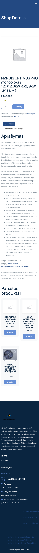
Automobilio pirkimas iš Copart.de (21, 537)
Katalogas (31, 114)
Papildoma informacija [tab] (14, 128)
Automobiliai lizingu (31, 523)
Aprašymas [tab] (9, 124)
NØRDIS (16, 117)
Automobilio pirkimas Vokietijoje (20, 540)
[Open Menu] (36, 2)
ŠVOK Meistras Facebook (10, 503)
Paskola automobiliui (31, 512)
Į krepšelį (18, 107)
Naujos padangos (30, 517)
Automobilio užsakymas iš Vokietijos (22, 543)
